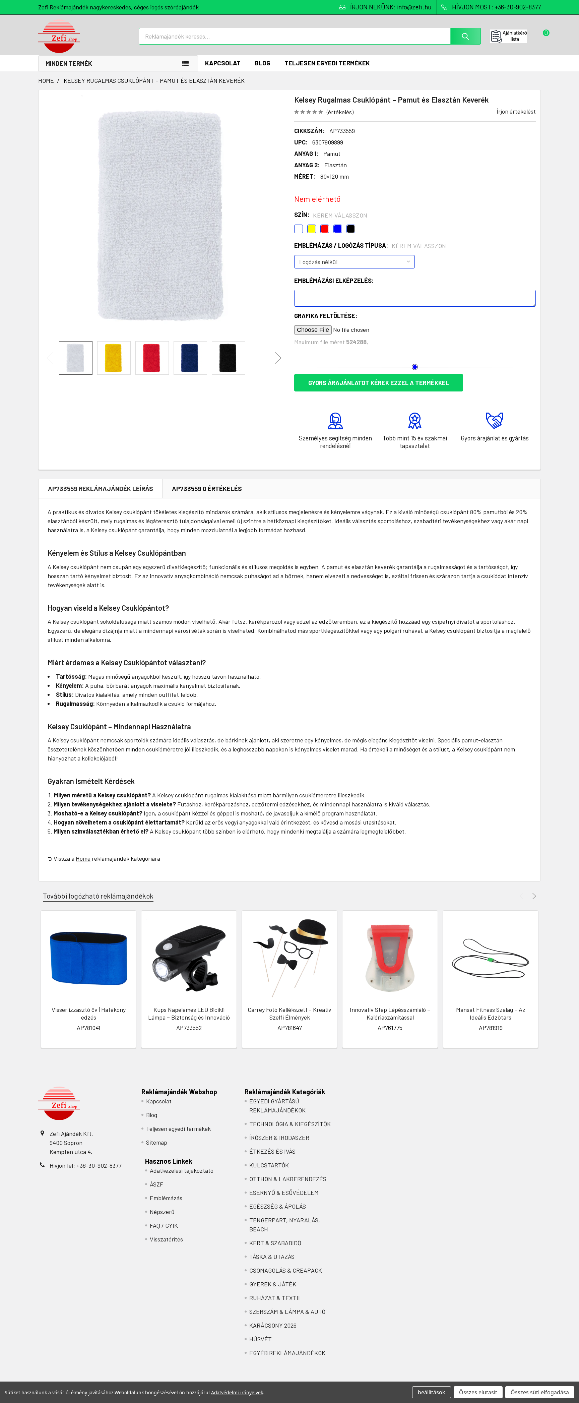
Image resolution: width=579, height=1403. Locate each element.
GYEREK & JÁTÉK (272, 1284)
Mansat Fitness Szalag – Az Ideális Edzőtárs (490, 1013)
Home (83, 858)
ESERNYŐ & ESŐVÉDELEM (284, 1192)
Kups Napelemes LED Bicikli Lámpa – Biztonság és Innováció (189, 1013)
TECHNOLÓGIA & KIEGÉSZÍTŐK (290, 1123)
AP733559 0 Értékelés (207, 488)
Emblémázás (166, 1198)
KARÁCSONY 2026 (273, 1325)
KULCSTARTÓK (269, 1165)
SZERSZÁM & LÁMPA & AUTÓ (287, 1311)
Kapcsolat (223, 63)
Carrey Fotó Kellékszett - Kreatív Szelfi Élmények (289, 1013)
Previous (50, 358)
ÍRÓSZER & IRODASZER (279, 1137)
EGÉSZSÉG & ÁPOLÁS (277, 1206)
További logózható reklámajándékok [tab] (98, 896)
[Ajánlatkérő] (515, 36)
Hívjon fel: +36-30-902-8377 (86, 1165)
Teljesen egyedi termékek (327, 63)
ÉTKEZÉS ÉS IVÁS (272, 1151)
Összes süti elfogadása (540, 1392)
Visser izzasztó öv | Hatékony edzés (89, 1013)
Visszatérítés (166, 1239)
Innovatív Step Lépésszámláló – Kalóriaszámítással (390, 1013)
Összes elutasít (478, 1392)
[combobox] (310, 36)
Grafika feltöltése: (325, 315)
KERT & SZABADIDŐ (275, 1242)
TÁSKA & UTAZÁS (272, 1256)
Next (278, 358)
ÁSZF (156, 1184)
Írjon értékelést (516, 111)
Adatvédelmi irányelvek (237, 1392)
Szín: (331, 215)
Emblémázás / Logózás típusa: (370, 246)
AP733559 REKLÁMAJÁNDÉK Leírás (100, 488)
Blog (262, 63)
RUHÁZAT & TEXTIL (275, 1297)
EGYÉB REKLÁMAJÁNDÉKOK (287, 1352)
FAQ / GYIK (164, 1225)
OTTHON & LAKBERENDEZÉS (287, 1178)
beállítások (431, 1392)
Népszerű (162, 1211)
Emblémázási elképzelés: (334, 280)
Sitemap (156, 1142)
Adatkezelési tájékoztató (181, 1170)
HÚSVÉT (260, 1339)
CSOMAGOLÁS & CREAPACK (285, 1270)
